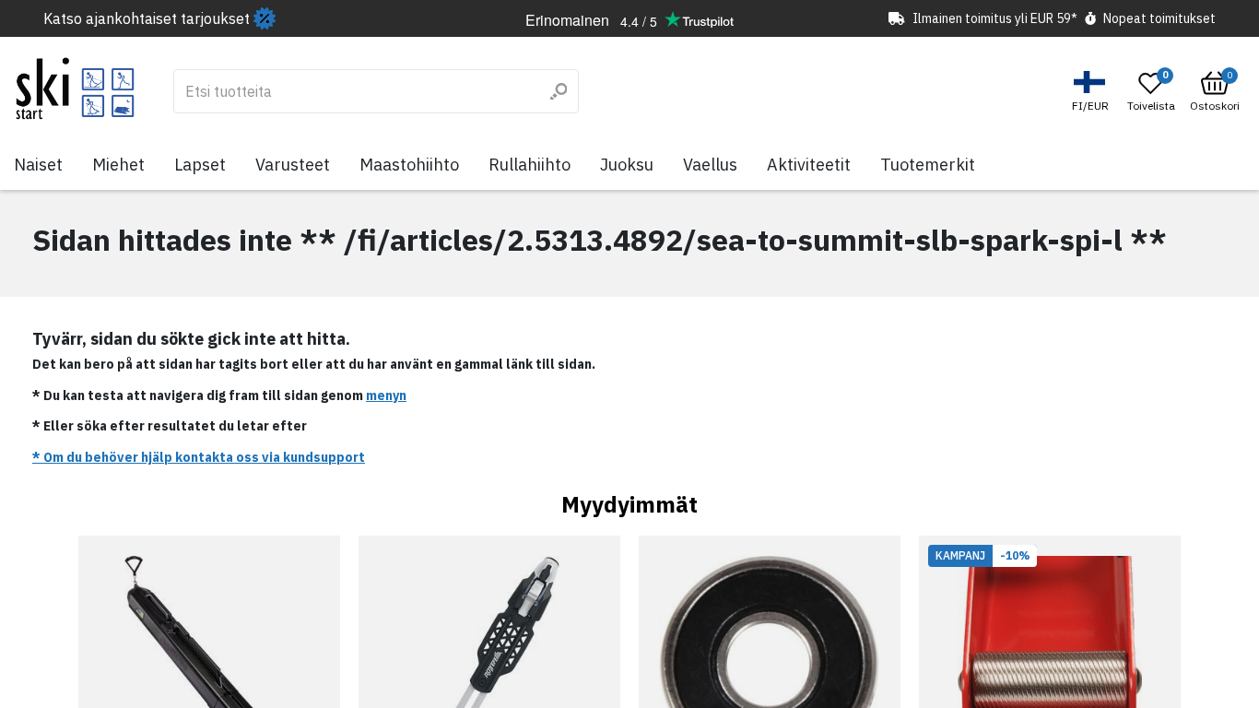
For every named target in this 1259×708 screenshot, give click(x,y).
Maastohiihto (409, 164)
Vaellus (710, 164)
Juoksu (626, 164)
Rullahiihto (529, 164)
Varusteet (292, 164)
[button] (1092, 91)
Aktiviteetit (809, 164)
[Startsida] (75, 88)
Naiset (38, 164)
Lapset (200, 164)
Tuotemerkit (927, 164)
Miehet (118, 164)
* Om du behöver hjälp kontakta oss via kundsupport (198, 457)
